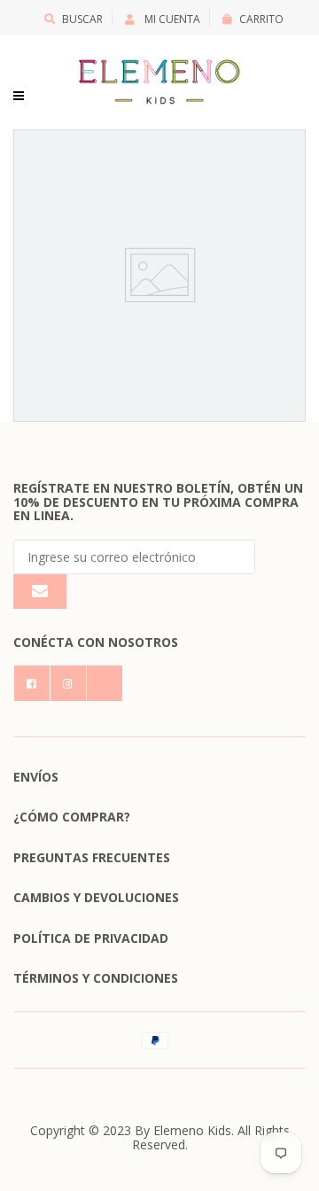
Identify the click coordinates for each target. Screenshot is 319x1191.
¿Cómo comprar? (71, 816)
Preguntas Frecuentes (91, 857)
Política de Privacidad (90, 938)
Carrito (261, 19)
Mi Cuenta (171, 19)
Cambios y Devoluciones (96, 897)
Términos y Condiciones (95, 977)
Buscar (82, 19)
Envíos (35, 776)
